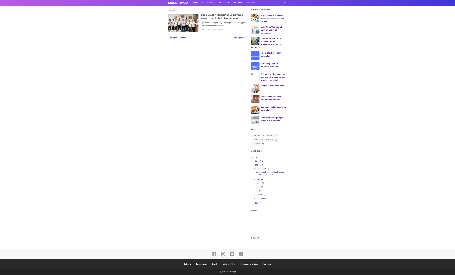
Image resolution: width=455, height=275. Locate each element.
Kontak (214, 264)
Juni (259, 183)
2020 (257, 203)
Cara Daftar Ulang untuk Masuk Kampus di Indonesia (271, 30)
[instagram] (223, 256)
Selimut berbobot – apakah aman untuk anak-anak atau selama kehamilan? (273, 77)
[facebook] (214, 256)
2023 (257, 157)
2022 (257, 161)
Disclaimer (266, 264)
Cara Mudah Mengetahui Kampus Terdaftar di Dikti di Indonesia (222, 16)
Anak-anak (224, 3)
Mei (259, 187)
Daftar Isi (251, 3)
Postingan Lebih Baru (178, 38)
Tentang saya (201, 264)
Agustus (261, 179)
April (259, 191)
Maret (260, 195)
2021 (257, 165)
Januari (260, 199)
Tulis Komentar (218, 30)
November (262, 169)
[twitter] (232, 256)
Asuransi (211, 3)
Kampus (172, 10)
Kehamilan (238, 3)
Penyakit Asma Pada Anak (272, 86)
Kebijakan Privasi (229, 264)
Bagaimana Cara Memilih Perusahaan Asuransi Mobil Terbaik (273, 18)
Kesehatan (198, 3)
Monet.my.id (178, 3)
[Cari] (285, 3)
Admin (208, 30)
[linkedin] (241, 256)
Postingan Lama (240, 38)
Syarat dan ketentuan (249, 264)
